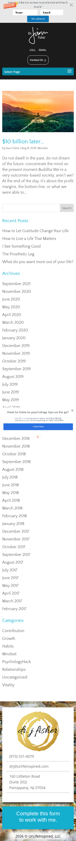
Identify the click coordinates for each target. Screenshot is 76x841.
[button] (37, 412)
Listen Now (38, 426)
